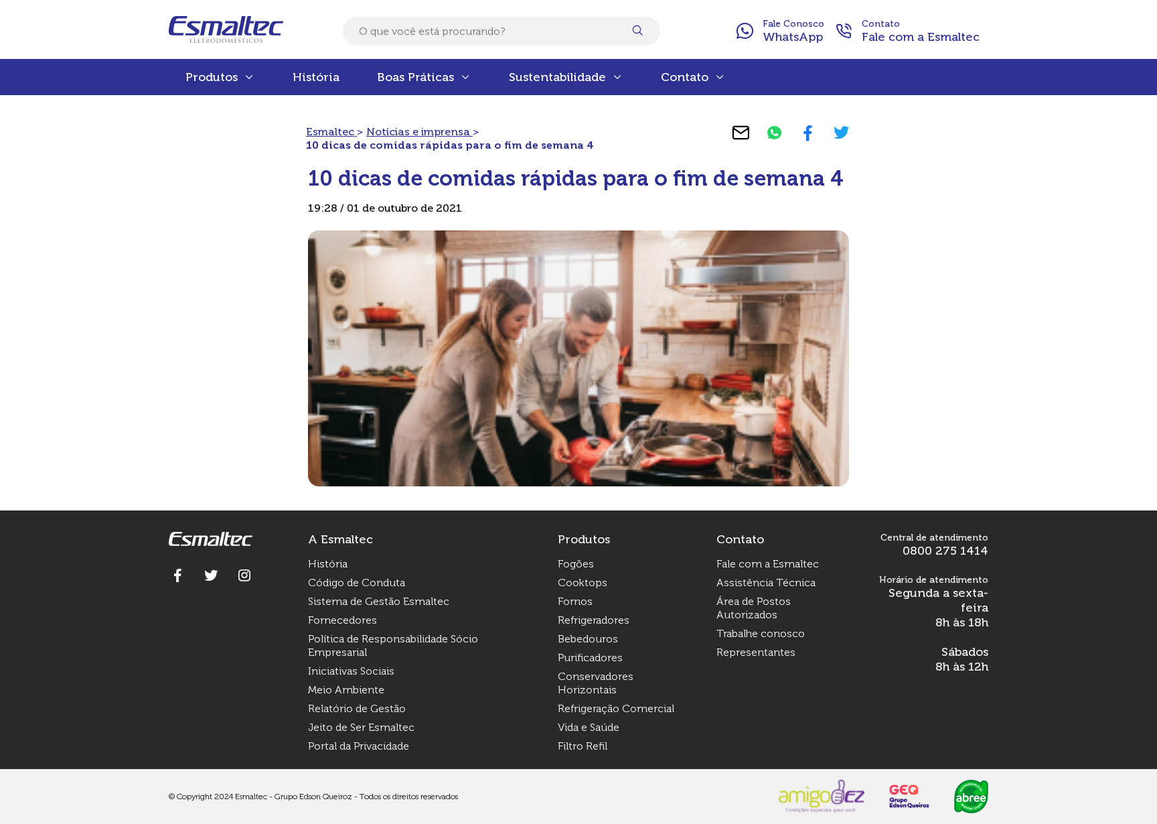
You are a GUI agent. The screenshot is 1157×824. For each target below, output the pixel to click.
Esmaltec (331, 131)
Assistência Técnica (766, 582)
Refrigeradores (593, 620)
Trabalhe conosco (760, 633)
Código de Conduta (356, 582)
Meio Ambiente (346, 689)
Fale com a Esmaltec (767, 563)
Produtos (211, 77)
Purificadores (590, 657)
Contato (684, 77)
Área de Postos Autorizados (753, 608)
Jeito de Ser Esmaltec (361, 727)
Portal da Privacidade (358, 746)
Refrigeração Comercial (616, 708)
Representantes (755, 652)
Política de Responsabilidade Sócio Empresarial (393, 645)
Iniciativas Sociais (351, 671)
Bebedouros (588, 638)
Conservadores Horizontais (595, 683)
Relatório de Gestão (357, 708)
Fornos (575, 601)
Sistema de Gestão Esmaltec (378, 601)
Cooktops (582, 582)
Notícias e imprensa (419, 131)
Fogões (576, 563)
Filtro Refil (582, 746)
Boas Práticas (415, 77)
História (316, 77)
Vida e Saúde (588, 727)
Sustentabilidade (557, 77)
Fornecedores (342, 620)
